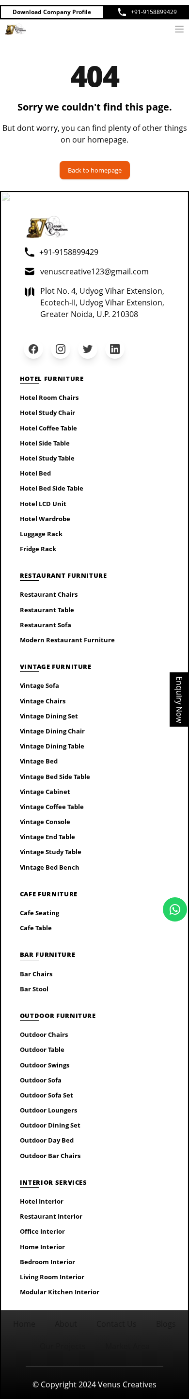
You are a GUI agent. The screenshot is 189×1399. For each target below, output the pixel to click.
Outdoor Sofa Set (46, 1095)
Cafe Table (36, 927)
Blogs (166, 1324)
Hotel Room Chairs (49, 397)
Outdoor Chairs (44, 1034)
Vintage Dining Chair (52, 731)
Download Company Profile (52, 12)
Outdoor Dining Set (50, 1125)
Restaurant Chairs (49, 594)
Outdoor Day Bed (47, 1140)
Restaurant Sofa (45, 624)
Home (24, 1324)
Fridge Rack (38, 548)
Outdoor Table (42, 1049)
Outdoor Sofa (41, 1080)
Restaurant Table (47, 609)
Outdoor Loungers (48, 1110)
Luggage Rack (41, 533)
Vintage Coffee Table (52, 806)
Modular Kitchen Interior (59, 1292)
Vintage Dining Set (49, 716)
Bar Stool (34, 989)
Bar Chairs (36, 974)
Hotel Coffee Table (48, 428)
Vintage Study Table (50, 851)
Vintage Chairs (42, 701)
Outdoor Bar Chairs (50, 1155)
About (66, 1324)
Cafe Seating (39, 912)
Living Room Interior (52, 1276)
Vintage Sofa (39, 685)
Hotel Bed (35, 473)
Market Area (127, 1346)
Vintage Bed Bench (49, 867)
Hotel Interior (41, 1201)
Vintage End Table (47, 836)
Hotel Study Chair (47, 412)
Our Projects (63, 1346)
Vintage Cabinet (45, 791)
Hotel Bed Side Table (51, 488)
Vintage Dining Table (52, 746)
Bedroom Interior (47, 1261)
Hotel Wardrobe (45, 518)
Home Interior (42, 1246)
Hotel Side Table (45, 443)
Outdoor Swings (44, 1065)
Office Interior (42, 1231)
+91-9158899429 (154, 12)
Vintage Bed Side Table (55, 776)
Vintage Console (45, 821)
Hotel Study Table (47, 458)
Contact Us (116, 1324)
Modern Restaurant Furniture (67, 640)
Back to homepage (95, 170)
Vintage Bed (39, 761)
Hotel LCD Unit (43, 503)
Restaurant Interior (51, 1216)
